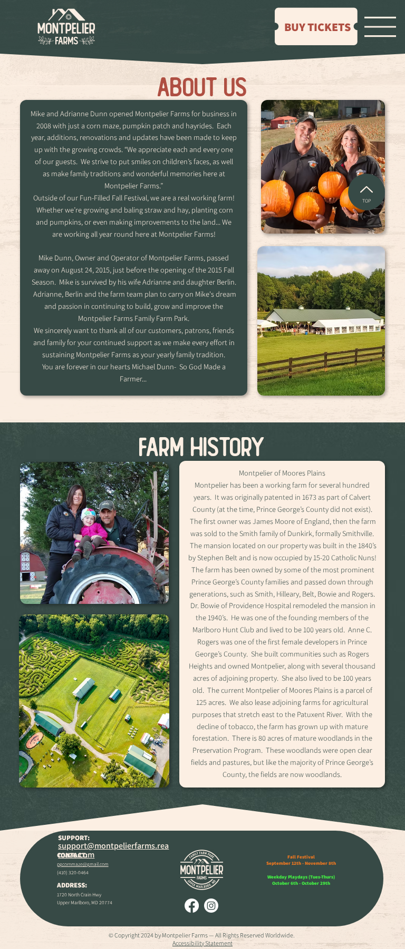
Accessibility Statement (202, 943)
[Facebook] (192, 905)
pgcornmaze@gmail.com (83, 864)
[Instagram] (211, 905)
